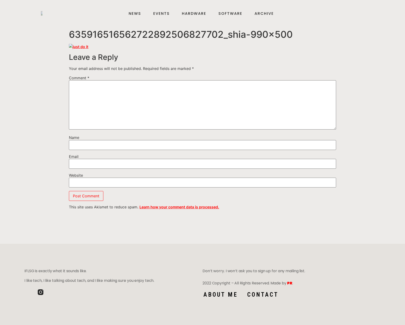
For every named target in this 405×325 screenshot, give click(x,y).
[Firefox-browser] (54, 292)
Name (74, 137)
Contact (262, 294)
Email (74, 156)
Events (161, 13)
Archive (264, 13)
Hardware (194, 13)
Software (230, 13)
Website (76, 175)
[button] (372, 13)
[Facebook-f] (27, 292)
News (135, 13)
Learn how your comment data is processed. (179, 207)
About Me (220, 294)
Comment (79, 78)
